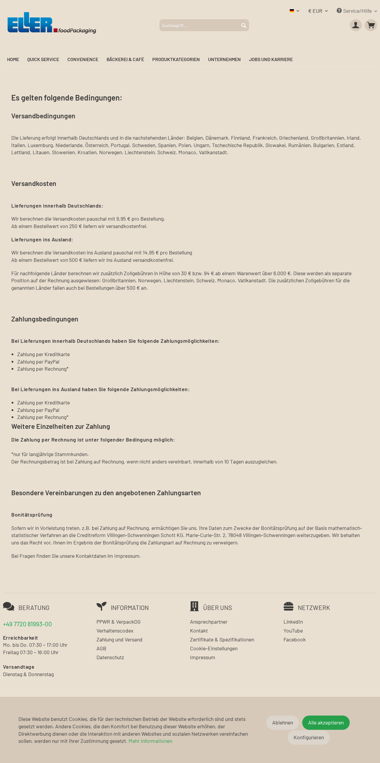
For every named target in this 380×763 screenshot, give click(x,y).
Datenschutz (110, 657)
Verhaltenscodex (114, 630)
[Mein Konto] (356, 25)
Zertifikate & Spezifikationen (222, 639)
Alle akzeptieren (326, 722)
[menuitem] (204, 25)
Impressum (202, 657)
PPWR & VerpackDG (118, 621)
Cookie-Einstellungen (214, 648)
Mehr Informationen (150, 740)
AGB (101, 648)
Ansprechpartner (208, 621)
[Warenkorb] (371, 25)
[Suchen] (243, 25)
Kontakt (199, 630)
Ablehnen (282, 722)
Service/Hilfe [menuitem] (357, 10)
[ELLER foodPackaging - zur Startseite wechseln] (52, 22)
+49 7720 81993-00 (27, 623)
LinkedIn (293, 621)
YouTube (293, 630)
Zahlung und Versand (119, 639)
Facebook (295, 639)
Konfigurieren (309, 737)
